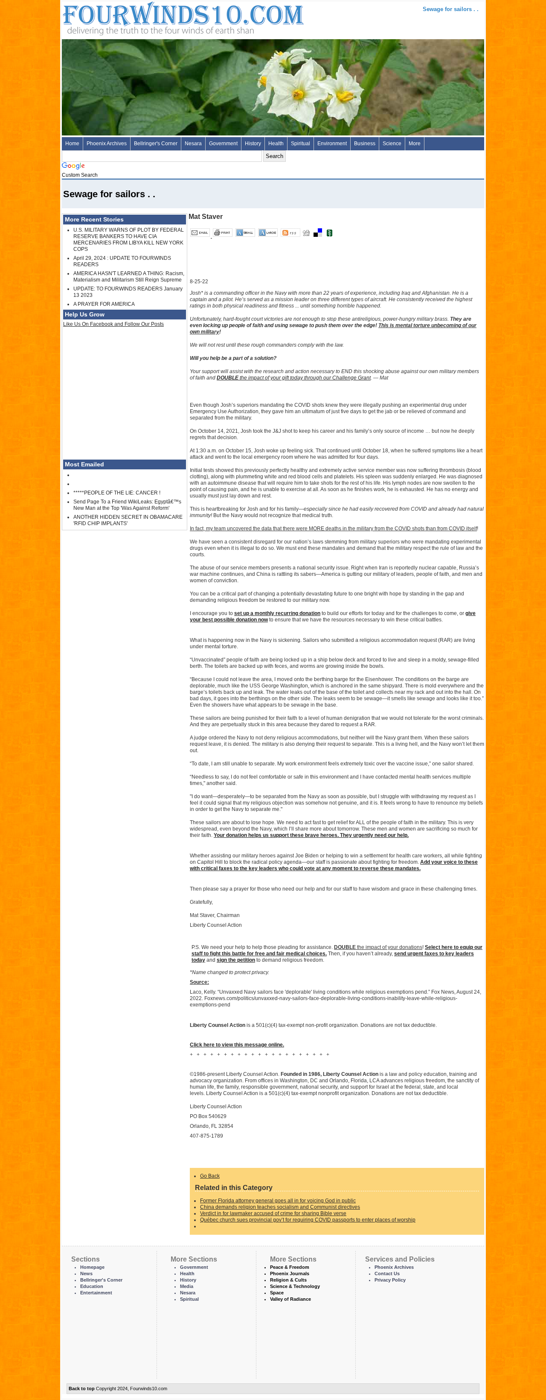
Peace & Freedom (289, 1267)
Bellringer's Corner (155, 144)
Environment (332, 144)
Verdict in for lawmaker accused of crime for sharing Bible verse (273, 1213)
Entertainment (96, 1292)
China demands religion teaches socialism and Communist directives (280, 1207)
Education (91, 1286)
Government (223, 144)
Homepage (92, 1267)
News (86, 1273)
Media (186, 1286)
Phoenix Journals (289, 1273)
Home (72, 144)
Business (364, 144)
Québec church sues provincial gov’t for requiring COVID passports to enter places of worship (307, 1220)
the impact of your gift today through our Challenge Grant (294, 378)
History (253, 144)
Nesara (193, 144)
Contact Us (387, 1273)
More (415, 144)
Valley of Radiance (290, 1299)
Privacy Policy (390, 1279)
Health (276, 144)
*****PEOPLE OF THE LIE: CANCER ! (116, 493)
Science (392, 144)
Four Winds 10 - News (147, 17)
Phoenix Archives (107, 144)
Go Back (210, 1176)
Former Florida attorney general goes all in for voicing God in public (278, 1201)
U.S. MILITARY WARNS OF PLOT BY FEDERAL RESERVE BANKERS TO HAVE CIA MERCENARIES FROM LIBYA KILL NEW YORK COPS (128, 239)
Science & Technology (295, 1286)
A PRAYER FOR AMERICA (104, 304)
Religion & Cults (288, 1279)
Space (277, 1292)
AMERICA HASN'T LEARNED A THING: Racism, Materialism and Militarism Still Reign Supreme (128, 276)
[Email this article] (200, 236)
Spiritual (300, 144)
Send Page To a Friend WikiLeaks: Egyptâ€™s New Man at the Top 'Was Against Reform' (127, 505)
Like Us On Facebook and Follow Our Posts (113, 324)
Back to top (82, 1388)
